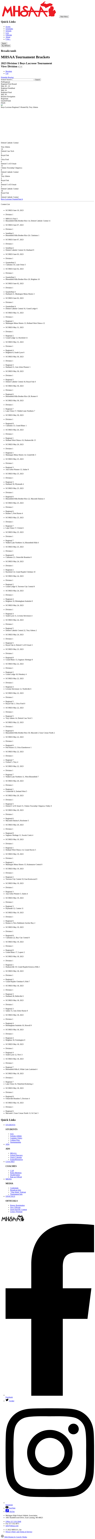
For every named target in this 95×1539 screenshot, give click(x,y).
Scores (8, 27)
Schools (8, 31)
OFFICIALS (10, 1196)
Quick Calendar (16, 1157)
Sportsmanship (15, 1142)
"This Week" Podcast (18, 1192)
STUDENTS (10, 1125)
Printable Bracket (7, 77)
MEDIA (9, 1179)
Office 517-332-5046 (13, 1522)
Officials (9, 35)
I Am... (8, 39)
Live (7, 33)
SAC (12, 1134)
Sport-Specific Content (18, 1210)
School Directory (16, 1155)
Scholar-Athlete (16, 1136)
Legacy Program (16, 1212)
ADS (7, 1144)
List (7, 73)
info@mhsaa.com (12, 1526)
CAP (12, 1171)
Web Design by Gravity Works (15, 1537)
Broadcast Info (15, 1190)
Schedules (9, 29)
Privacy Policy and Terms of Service (19, 1532)
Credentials (14, 1188)
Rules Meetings (16, 1173)
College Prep (15, 1140)
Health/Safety (15, 1175)
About (8, 37)
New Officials (15, 1207)
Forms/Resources (16, 1159)
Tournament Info (16, 1194)
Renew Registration (17, 1205)
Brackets (9, 71)
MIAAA (13, 1153)
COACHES (10, 1162)
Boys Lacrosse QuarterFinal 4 (12, 199)
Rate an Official (16, 1177)
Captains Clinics (16, 1138)
